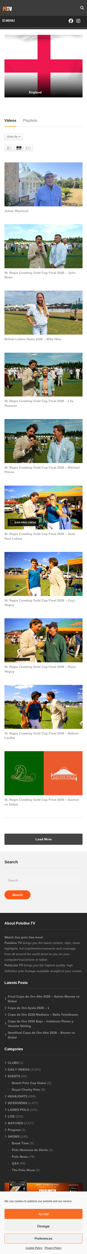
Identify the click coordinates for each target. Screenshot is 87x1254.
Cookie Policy (34, 1248)
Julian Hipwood (16, 211)
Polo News (20, 1156)
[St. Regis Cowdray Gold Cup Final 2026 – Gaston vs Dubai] (43, 773)
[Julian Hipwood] (43, 184)
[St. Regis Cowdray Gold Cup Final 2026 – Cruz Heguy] (43, 574)
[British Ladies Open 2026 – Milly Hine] (43, 313)
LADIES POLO (18, 1109)
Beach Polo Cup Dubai (29, 1083)
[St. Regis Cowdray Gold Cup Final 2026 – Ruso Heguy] (43, 640)
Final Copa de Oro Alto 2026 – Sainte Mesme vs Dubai (44, 999)
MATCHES (15, 1123)
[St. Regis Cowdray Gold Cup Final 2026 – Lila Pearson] (43, 375)
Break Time (20, 1143)
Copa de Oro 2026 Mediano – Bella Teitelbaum (43, 1014)
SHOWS (13, 1136)
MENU (10, 20)
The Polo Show (23, 1170)
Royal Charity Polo (26, 1089)
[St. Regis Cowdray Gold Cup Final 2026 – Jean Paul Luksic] (43, 508)
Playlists (30, 120)
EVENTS (14, 1076)
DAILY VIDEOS (18, 1069)
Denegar (43, 1226)
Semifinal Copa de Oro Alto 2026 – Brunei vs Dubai (41, 1035)
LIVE (11, 1116)
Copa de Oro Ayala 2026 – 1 (28, 1008)
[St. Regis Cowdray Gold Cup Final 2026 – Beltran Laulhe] (43, 707)
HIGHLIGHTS (17, 1096)
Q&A (15, 1163)
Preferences (43, 1238)
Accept (43, 1214)
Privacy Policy (53, 1248)
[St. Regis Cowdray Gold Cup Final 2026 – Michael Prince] (43, 441)
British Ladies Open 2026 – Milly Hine (32, 339)
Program (14, 1130)
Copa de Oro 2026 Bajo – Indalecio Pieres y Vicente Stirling (40, 1023)
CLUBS (13, 1063)
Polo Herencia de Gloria (30, 1150)
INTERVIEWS (17, 1103)
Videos (10, 120)
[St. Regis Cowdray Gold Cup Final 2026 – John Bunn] (43, 246)
